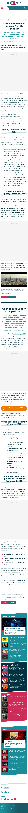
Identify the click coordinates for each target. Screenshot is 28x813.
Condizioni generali (5, 808)
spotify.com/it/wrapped (14, 465)
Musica (6, 19)
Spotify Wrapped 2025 (19, 334)
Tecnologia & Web (9, 305)
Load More (14, 609)
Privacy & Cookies (15, 808)
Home (2, 19)
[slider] (12, 285)
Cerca (22, 8)
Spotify (12, 297)
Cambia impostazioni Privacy (8, 809)
